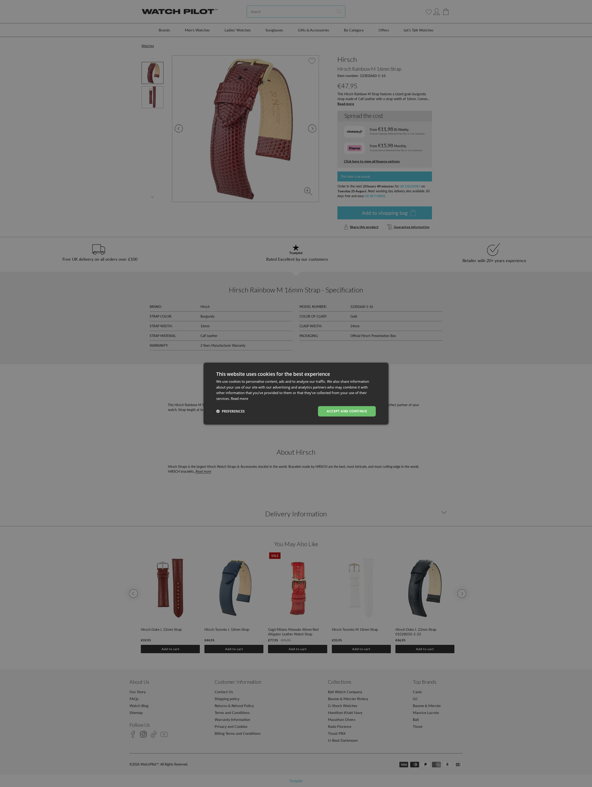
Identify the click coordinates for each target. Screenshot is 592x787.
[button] (230, 411)
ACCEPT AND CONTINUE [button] (347, 411)
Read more (239, 398)
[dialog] (296, 393)
